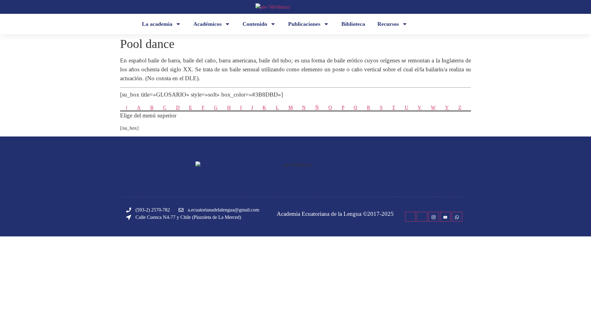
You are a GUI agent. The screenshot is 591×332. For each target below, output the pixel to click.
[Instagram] (433, 217)
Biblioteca (353, 24)
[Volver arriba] (577, 318)
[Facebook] (410, 217)
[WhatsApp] (457, 217)
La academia (157, 24)
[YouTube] (445, 217)
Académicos (207, 24)
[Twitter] (422, 217)
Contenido (255, 24)
